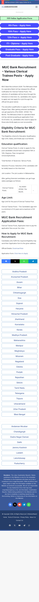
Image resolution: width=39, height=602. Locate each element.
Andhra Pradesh (19, 271)
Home (5, 517)
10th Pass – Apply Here (19, 31)
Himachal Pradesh (19, 314)
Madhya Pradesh (19, 335)
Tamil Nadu (19, 388)
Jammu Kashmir (19, 447)
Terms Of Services (13, 517)
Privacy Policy (24, 517)
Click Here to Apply (21, 253)
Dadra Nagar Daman (19, 437)
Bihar (19, 287)
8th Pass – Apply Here (19, 25)
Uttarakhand (19, 404)
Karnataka (19, 324)
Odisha (19, 367)
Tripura (19, 398)
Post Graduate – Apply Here (19, 55)
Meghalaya (19, 351)
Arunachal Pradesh (19, 277)
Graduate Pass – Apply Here (20, 49)
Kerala (19, 330)
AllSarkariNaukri (32, 514)
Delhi (19, 442)
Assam (19, 282)
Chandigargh (19, 432)
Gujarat (19, 303)
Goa (19, 298)
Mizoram (19, 356)
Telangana (19, 393)
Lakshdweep (19, 458)
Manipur (19, 346)
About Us (33, 517)
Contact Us (19, 520)
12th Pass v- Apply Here (19, 37)
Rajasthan (19, 377)
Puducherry (19, 463)
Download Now (18, 248)
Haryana (19, 308)
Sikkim (19, 383)
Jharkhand (19, 319)
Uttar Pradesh (19, 409)
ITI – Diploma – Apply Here (19, 43)
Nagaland (19, 361)
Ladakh (19, 453)
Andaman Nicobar (19, 426)
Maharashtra (19, 340)
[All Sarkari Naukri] (10, 7)
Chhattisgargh (19, 293)
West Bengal (19, 414)
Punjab (19, 372)
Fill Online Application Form (17, 18)
